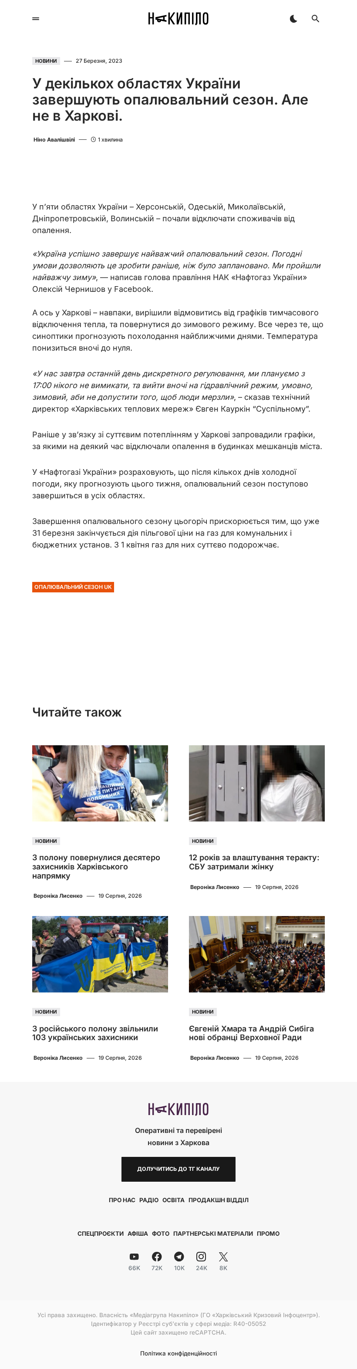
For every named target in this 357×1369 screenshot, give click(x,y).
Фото (160, 1233)
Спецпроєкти (100, 1233)
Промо (268, 1233)
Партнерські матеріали (213, 1233)
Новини (46, 61)
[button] (35, 18)
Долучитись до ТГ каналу (178, 1169)
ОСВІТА (173, 1200)
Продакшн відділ (219, 1200)
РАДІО (148, 1200)
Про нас (122, 1200)
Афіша (138, 1233)
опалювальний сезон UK (73, 587)
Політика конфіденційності (178, 1354)
